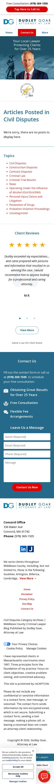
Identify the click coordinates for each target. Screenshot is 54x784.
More (45, 32)
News (12, 184)
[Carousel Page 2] (27, 318)
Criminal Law (17, 175)
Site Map (27, 603)
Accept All (18, 766)
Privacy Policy (27, 599)
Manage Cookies (36, 648)
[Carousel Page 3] (34, 318)
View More (27, 330)
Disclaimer (27, 594)
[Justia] (30, 549)
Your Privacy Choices (24, 644)
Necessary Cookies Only (18, 774)
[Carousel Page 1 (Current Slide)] (19, 318)
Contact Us (27, 32)
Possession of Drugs (22, 204)
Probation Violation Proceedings (29, 209)
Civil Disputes (17, 163)
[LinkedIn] (23, 549)
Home (9, 32)
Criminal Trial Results (22, 180)
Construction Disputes (23, 167)
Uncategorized (18, 213)
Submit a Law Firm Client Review (27, 342)
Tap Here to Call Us (27, 9)
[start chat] (44, 776)
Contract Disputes (20, 171)
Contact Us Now (27, 487)
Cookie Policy (14, 648)
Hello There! (42, 765)
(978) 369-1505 (24, 536)
